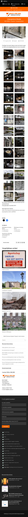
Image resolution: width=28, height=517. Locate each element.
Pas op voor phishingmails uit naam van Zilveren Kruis (13, 357)
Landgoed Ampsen (7, 290)
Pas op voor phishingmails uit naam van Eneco (11, 359)
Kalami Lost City (6, 311)
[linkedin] (17, 8)
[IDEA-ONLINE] (14, 14)
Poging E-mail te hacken (19, 336)
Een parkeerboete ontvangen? (8, 350)
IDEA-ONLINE (12, 480)
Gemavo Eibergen (6, 332)
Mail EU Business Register (8, 336)
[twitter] (11, 8)
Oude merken (5, 269)
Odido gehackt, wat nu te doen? (8, 347)
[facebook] (13, 8)
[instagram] (15, 8)
